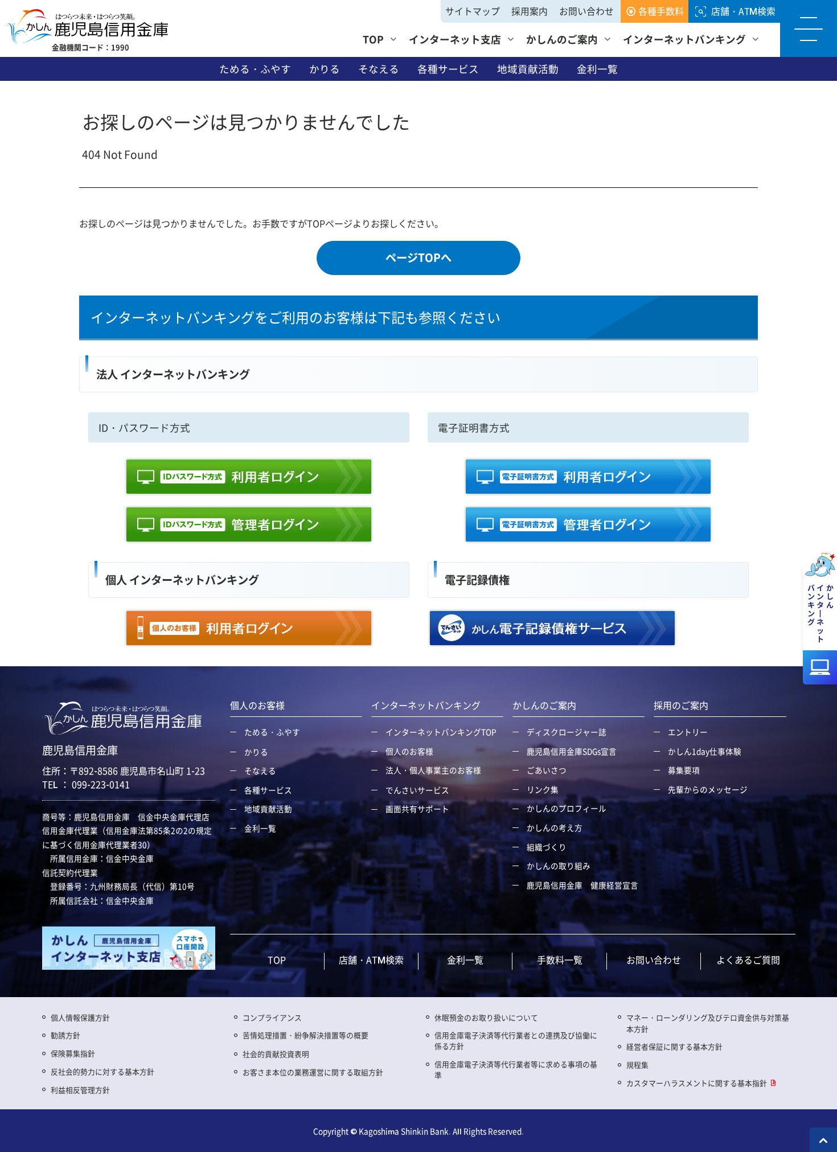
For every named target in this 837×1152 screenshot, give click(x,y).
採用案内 (529, 11)
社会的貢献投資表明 (276, 1053)
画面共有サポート (417, 808)
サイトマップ (472, 11)
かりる (324, 69)
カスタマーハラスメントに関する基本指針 (696, 1082)
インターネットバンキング (684, 39)
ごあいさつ (547, 770)
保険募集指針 (73, 1053)
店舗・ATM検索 (743, 11)
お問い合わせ (586, 11)
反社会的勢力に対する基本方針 (102, 1071)
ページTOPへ (418, 258)
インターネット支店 (455, 39)
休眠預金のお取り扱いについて (486, 1017)
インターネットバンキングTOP (441, 731)
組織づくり (547, 846)
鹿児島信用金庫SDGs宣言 (572, 751)
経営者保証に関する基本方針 (674, 1046)
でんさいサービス (417, 790)
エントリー (688, 731)
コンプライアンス (272, 1017)
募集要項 (684, 770)
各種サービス (448, 69)
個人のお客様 (409, 751)
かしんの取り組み (558, 865)
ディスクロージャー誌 (566, 731)
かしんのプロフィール (566, 808)
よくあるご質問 (748, 959)
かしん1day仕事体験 (704, 751)
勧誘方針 (65, 1035)
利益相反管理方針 (80, 1089)
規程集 (637, 1064)
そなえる (378, 69)
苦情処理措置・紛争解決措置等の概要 (305, 1035)
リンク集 (543, 789)
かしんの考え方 (554, 827)
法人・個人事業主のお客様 (433, 770)
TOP (373, 39)
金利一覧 (597, 69)
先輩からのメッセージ (708, 789)
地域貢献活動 (528, 69)
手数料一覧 (559, 959)
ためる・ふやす (255, 69)
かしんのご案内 (562, 39)
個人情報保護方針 (80, 1017)
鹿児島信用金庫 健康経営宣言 (582, 885)
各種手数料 (661, 11)
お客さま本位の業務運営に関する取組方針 (313, 1072)
